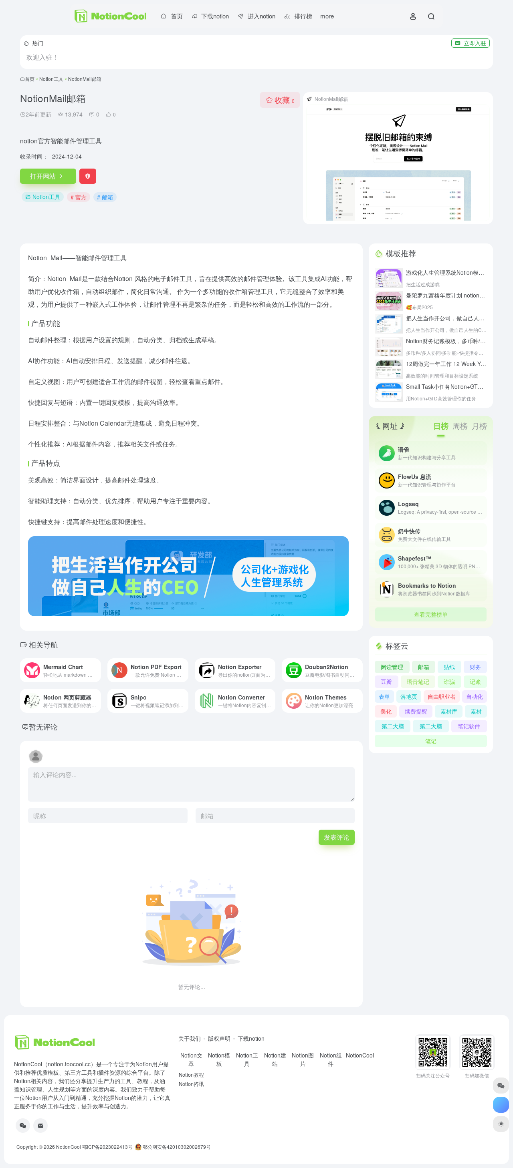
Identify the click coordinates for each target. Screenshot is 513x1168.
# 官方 (79, 197)
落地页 (408, 696)
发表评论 (336, 837)
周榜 (460, 425)
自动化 (474, 696)
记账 (475, 681)
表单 (384, 696)
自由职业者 (442, 696)
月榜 (479, 425)
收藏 (285, 99)
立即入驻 (475, 43)
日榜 (440, 425)
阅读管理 (392, 667)
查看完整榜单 (431, 614)
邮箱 (423, 667)
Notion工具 (51, 78)
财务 (475, 667)
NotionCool (68, 1146)
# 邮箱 (105, 197)
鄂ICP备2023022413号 (107, 1146)
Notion (37, 257)
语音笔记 (418, 681)
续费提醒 (416, 711)
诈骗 (449, 681)
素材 (476, 711)
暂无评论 (43, 726)
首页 (29, 78)
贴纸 (449, 667)
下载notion (251, 1038)
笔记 (430, 741)
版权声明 (219, 1038)
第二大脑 (393, 726)
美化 (386, 711)
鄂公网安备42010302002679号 (176, 1146)
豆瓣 (386, 681)
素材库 (448, 711)
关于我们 (189, 1038)
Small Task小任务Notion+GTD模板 (458, 386)
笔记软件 (469, 726)
